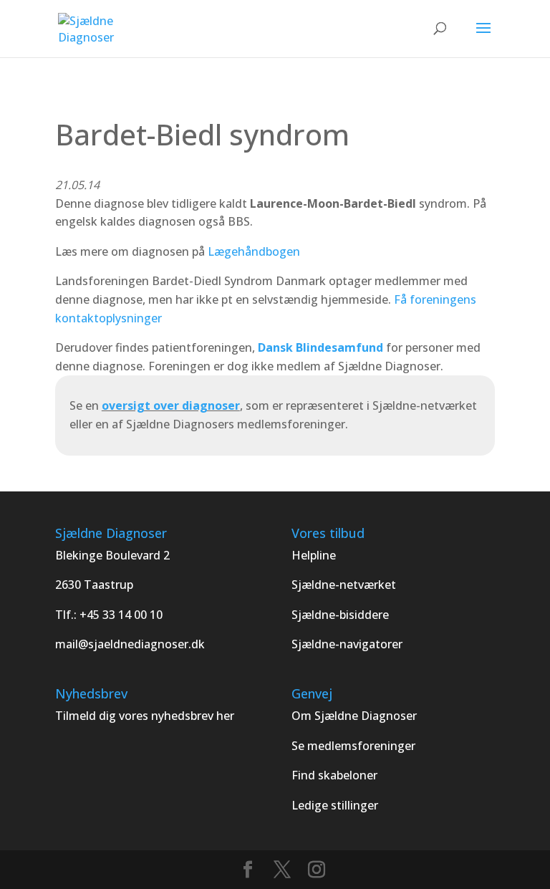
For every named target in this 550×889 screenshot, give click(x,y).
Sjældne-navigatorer (346, 644)
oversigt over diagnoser (171, 405)
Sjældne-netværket (343, 584)
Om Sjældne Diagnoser (355, 716)
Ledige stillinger (334, 805)
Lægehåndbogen (254, 251)
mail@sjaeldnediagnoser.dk (130, 644)
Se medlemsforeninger (353, 746)
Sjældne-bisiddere (340, 615)
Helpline (313, 555)
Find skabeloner (334, 775)
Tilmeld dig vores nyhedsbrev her (144, 716)
